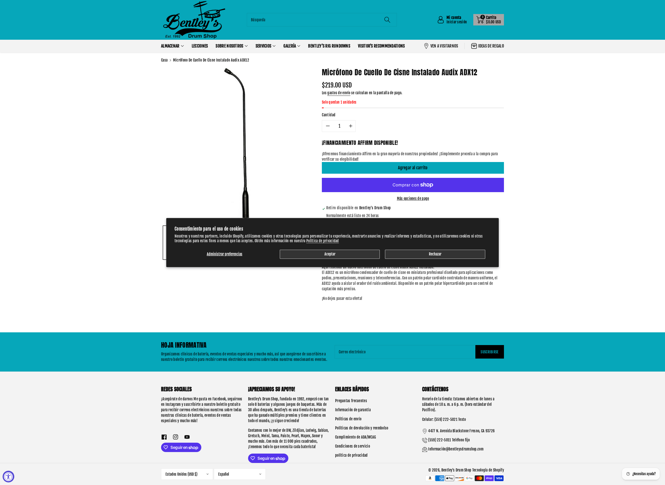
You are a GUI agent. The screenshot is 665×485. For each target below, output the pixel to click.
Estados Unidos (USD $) (181, 474)
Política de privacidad (322, 240)
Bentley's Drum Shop (456, 470)
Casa (164, 60)
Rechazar (435, 254)
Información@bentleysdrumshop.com (455, 449)
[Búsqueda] (387, 19)
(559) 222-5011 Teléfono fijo (449, 440)
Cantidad (329, 115)
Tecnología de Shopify (488, 470)
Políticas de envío (348, 419)
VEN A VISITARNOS (444, 46)
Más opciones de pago (413, 198)
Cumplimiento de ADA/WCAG (355, 437)
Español (223, 474)
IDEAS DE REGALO (491, 46)
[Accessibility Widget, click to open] (8, 476)
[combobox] (322, 19)
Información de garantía (353, 410)
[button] (488, 19)
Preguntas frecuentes (351, 401)
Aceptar (329, 254)
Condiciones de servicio (352, 446)
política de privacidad (351, 455)
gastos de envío (338, 93)
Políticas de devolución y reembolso (361, 428)
